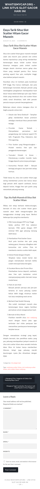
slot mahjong (32, 317)
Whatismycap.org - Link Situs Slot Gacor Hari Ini (20, 8)
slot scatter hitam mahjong (16, 369)
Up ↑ (21, 484)
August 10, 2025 (9, 41)
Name (6, 432)
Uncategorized (16, 363)
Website (6, 451)
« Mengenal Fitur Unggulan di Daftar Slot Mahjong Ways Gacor (18, 379)
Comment (7, 408)
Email (6, 442)
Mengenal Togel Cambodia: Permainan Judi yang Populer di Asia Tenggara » (21, 387)
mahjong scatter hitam (14, 367)
